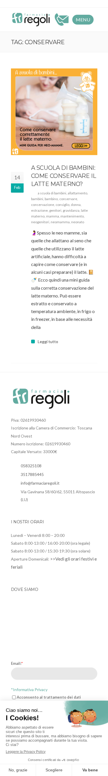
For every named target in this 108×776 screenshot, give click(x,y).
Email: (17, 663)
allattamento (77, 193)
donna (76, 204)
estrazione (39, 210)
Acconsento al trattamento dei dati (49, 697)
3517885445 (32, 474)
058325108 (31, 465)
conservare (68, 199)
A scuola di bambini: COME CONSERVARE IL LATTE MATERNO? (63, 175)
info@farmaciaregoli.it (40, 483)
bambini (37, 199)
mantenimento (72, 216)
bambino (51, 199)
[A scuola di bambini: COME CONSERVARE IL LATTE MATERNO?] (54, 111)
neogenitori (40, 222)
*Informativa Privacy (29, 689)
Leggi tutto (48, 342)
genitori (55, 210)
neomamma (60, 222)
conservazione (42, 204)
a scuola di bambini (52, 193)
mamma (52, 216)
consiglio (62, 204)
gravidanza (71, 210)
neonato (77, 222)
